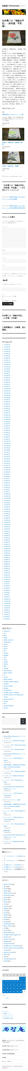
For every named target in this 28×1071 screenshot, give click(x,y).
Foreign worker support (11, 681)
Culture (6, 653)
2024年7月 (7, 399)
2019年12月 (7, 520)
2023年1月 (7, 439)
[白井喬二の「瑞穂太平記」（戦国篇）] (13, 157)
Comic (6, 644)
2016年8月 (7, 608)
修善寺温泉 (7, 830)
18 (7, 988)
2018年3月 (7, 566)
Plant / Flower (8, 673)
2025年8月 (7, 371)
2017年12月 (7, 573)
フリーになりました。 (10, 856)
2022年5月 (7, 456)
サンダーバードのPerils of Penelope (14, 740)
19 (10, 988)
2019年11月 (7, 522)
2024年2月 (7, 410)
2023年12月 (7, 415)
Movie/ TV (7, 631)
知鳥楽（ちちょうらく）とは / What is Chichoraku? (13, 1041)
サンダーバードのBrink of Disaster (14, 776)
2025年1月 (7, 386)
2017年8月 (7, 581)
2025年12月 (7, 362)
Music (5, 648)
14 (17, 985)
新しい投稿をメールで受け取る (9, 300)
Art (5, 651)
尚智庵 (4, 1057)
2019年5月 (7, 535)
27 (14, 991)
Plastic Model (8, 679)
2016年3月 (7, 619)
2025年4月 (7, 380)
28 (17, 991)
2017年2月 (7, 594)
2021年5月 (7, 483)
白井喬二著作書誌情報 (8, 1053)
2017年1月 (7, 597)
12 (10, 985)
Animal (6, 668)
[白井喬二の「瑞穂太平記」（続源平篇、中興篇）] (13, 134)
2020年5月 (7, 509)
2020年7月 (7, 505)
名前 (3, 250)
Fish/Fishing (8, 670)
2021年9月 (7, 474)
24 (4, 991)
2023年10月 (7, 419)
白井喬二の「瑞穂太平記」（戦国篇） (10, 166)
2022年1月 (7, 465)
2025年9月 (7, 369)
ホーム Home (6, 1061)
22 (21, 988)
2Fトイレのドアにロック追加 (12, 800)
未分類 (5, 708)
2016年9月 (7, 605)
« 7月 (6, 998)
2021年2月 (7, 489)
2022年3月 (7, 461)
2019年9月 (7, 527)
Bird (5, 666)
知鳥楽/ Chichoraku (11, 6)
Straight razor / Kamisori (11, 692)
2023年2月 (7, 437)
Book (20, 176)
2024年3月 (7, 408)
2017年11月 (7, 575)
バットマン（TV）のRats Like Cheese (15, 745)
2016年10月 (7, 603)
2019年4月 (7, 537)
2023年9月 (7, 421)
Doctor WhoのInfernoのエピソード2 (14, 736)
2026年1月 (7, 360)
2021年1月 (7, 491)
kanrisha (6, 176)
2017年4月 (7, 590)
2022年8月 (7, 450)
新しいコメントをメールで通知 (9, 296)
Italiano (6, 684)
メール (4, 258)
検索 (3, 717)
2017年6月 (7, 586)
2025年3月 (7, 382)
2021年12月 (7, 467)
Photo (5, 646)
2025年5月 (7, 377)
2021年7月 (7, 478)
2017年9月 (7, 579)
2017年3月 (7, 592)
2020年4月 (7, 511)
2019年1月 (7, 544)
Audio (5, 638)
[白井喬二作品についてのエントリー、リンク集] (13, 120)
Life (5, 657)
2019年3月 (7, 540)
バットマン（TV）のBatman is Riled (14, 771)
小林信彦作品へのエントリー (10, 1050)
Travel (6, 677)
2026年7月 (7, 347)
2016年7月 (7, 610)
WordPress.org (8, 1018)
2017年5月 (7, 588)
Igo (5, 633)
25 (7, 991)
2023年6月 (7, 428)
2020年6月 (7, 507)
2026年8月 (7, 345)
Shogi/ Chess (8, 690)
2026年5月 (7, 351)
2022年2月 (7, 463)
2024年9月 (7, 395)
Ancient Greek (8, 686)
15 (20, 985)
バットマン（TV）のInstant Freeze (14, 749)
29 (21, 991)
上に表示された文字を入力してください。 (12, 284)
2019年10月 (7, 524)
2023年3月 (7, 434)
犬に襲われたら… (8, 865)
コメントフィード (9, 1016)
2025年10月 (7, 367)
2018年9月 (7, 553)
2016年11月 (7, 601)
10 (4, 985)
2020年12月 (7, 494)
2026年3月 (7, 356)
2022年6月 (7, 454)
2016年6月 (7, 612)
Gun (5, 703)
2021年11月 (7, 470)
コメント (4, 226)
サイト (3, 265)
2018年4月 (7, 564)
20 (14, 988)
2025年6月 (7, 375)
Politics (6, 664)
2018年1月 (7, 570)
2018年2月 (7, 568)
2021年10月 (7, 472)
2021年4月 (7, 485)
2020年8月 (7, 502)
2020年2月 (7, 516)
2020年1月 (7, 518)
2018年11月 (7, 548)
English (6, 655)
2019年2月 (7, 542)
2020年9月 (7, 500)
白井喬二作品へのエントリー (10, 1046)
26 (10, 991)
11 (7, 985)
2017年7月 (7, 584)
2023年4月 (7, 432)
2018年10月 (7, 551)
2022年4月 (7, 459)
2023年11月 (7, 417)
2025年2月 (7, 384)
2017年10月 (7, 577)
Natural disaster (9, 705)
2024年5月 (7, 404)
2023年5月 (7, 430)
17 (4, 988)
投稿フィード (7, 1013)
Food (5, 659)
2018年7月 (7, 557)
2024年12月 (7, 388)
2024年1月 (7, 413)
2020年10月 (7, 498)
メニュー (23, 5)
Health (6, 662)
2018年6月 (7, 559)
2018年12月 (7, 546)
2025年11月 (7, 364)
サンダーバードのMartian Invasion (14, 841)
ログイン (6, 1011)
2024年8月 (7, 397)
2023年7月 (7, 426)
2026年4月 (7, 353)
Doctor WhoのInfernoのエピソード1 (14, 754)
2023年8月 (7, 424)
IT (4, 675)
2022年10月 (7, 445)
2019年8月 (7, 529)
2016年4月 (7, 616)
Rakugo (6, 688)
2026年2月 (7, 358)
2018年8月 (7, 555)
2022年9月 (7, 448)
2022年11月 (7, 443)
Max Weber (7, 642)
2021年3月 (7, 487)
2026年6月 (7, 349)
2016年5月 (7, 614)
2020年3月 (7, 513)
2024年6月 (7, 402)
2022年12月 (7, 441)
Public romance (8, 640)
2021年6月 (7, 480)
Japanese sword (8, 699)
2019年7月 (7, 531)
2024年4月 (7, 406)
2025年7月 (7, 373)
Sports (6, 701)
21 (17, 988)
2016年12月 (7, 599)
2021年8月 (7, 476)
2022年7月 (7, 452)
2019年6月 (7, 533)
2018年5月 (7, 562)
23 (24, 988)
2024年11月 (7, 391)
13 (14, 985)
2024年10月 (7, 393)
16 (24, 985)
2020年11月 (7, 496)
